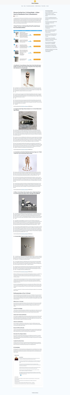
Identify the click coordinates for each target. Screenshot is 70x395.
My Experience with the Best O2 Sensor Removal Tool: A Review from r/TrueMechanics (50, 26)
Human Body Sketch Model (26, 153)
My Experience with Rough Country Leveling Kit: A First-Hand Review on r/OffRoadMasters (51, 50)
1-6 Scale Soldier (17, 236)
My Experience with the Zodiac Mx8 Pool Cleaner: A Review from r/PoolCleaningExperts (25, 383)
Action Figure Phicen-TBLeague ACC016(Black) (30, 193)
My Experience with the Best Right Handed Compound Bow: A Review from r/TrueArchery (51, 22)
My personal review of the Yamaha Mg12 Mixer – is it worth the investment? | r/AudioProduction (50, 31)
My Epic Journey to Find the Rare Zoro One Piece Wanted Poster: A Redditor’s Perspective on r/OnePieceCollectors (25, 381)
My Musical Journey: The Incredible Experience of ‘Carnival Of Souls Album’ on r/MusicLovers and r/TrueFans (51, 39)
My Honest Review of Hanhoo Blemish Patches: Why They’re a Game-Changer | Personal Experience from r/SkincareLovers (51, 46)
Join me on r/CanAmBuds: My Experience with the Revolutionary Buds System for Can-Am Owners (51, 18)
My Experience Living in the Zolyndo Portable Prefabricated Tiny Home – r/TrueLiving (24, 382)
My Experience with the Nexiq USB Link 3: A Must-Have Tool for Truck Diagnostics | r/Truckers (51, 35)
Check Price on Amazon (37, 34)
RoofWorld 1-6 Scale (18, 65)
